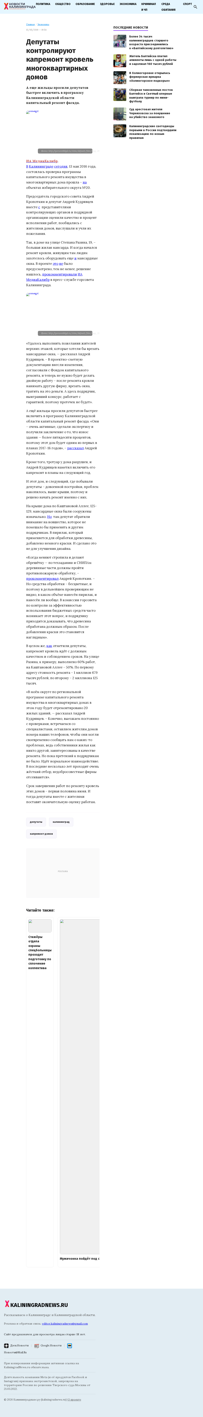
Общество (63, 4)
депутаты (36, 821)
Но (49, 517)
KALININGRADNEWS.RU (39, 1305)
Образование (85, 4)
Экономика (128, 4)
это (55, 263)
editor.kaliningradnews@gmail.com (65, 1323)
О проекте (74, 1399)
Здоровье (107, 4)
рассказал (75, 448)
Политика (43, 4)
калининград (61, 821)
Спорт (187, 4)
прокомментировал (42, 578)
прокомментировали (59, 274)
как (49, 646)
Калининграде (41, 166)
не (61, 263)
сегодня (60, 166)
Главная (30, 24)
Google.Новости (51, 1345)
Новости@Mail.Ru (15, 1352)
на (85, 182)
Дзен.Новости (19, 1345)
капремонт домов (41, 833)
